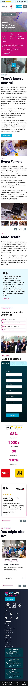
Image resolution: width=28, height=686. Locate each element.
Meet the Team (8, 630)
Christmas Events (9, 646)
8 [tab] (5, 520)
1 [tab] (2, 520)
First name (8, 371)
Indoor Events (8, 639)
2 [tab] (4, 585)
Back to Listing (8, 14)
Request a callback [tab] (14, 363)
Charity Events (8, 642)
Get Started (19, 6)
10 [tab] (6, 520)
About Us (7, 623)
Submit (12, 415)
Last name (8, 378)
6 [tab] (4, 520)
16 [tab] (9, 520)
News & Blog (7, 625)
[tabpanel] (14, 393)
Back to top (10, 599)
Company (8, 390)
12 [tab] (7, 520)
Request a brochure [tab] (22, 363)
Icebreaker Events (9, 644)
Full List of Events (9, 632)
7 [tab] (5, 520)
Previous (15, 229)
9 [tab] (6, 520)
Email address (9, 384)
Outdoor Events (8, 637)
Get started (6, 135)
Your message (9, 402)
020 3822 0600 (22, 1)
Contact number (10, 396)
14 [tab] (8, 520)
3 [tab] (3, 520)
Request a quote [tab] (5, 363)
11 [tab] (7, 520)
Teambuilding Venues (10, 628)
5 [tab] (4, 520)
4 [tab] (6, 585)
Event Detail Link (14, 561)
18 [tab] (10, 520)
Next (25, 229)
